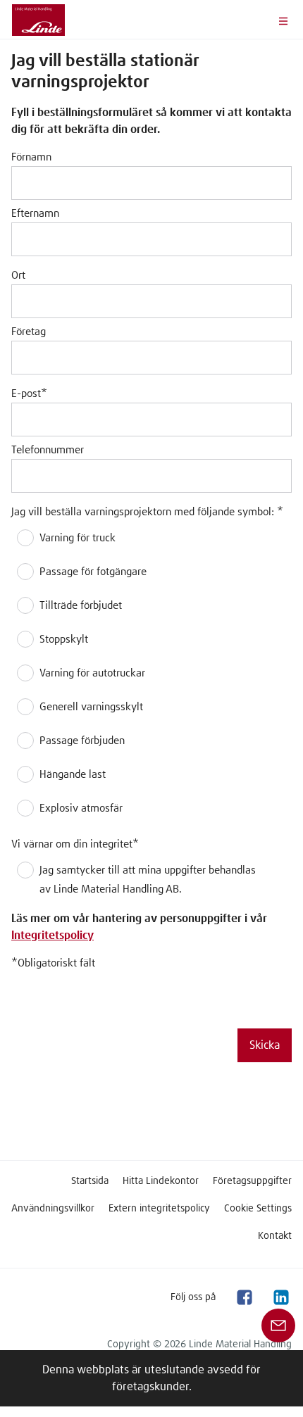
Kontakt (275, 1236)
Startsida (90, 1181)
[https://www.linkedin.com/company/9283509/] (280, 1297)
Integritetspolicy (52, 935)
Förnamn (31, 157)
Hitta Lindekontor (161, 1181)
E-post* (29, 394)
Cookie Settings (258, 1209)
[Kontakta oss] (278, 1324)
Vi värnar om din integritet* (75, 844)
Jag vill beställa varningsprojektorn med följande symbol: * (147, 512)
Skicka (264, 1045)
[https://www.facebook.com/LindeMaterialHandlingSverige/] (244, 1297)
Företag (28, 332)
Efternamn (35, 213)
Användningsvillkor (52, 1209)
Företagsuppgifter (252, 1181)
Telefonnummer (47, 450)
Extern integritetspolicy (159, 1209)
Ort (18, 275)
